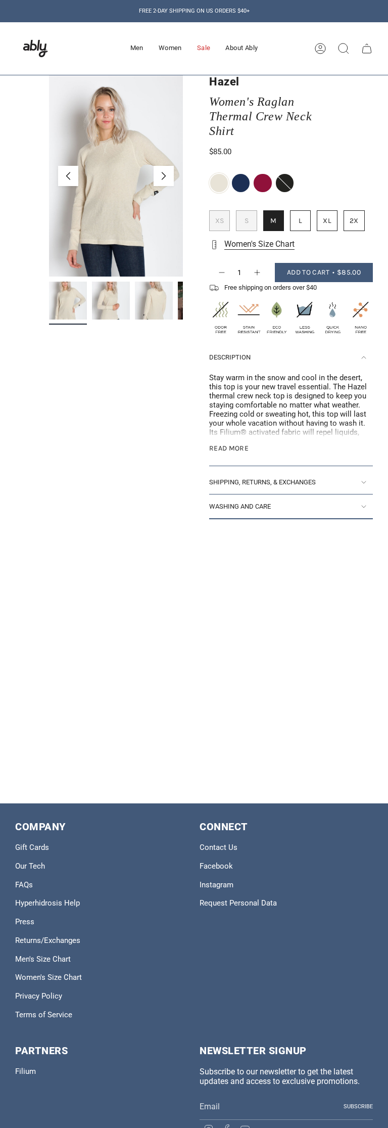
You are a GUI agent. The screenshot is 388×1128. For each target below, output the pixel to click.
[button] (137, 48)
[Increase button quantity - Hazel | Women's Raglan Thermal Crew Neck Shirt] (258, 272)
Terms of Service (43, 1014)
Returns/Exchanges (47, 940)
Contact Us (218, 847)
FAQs (24, 884)
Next (164, 176)
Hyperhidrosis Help (47, 903)
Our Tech (30, 866)
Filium (25, 1071)
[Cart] (366, 48)
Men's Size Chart (43, 959)
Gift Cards (32, 847)
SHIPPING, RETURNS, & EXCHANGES (262, 482)
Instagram (216, 884)
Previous (68, 176)
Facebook (216, 866)
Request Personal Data (238, 903)
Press (24, 921)
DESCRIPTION (230, 357)
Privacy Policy (38, 996)
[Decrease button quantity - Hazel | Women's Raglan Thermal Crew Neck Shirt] (221, 272)
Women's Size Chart (259, 244)
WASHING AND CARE (240, 506)
